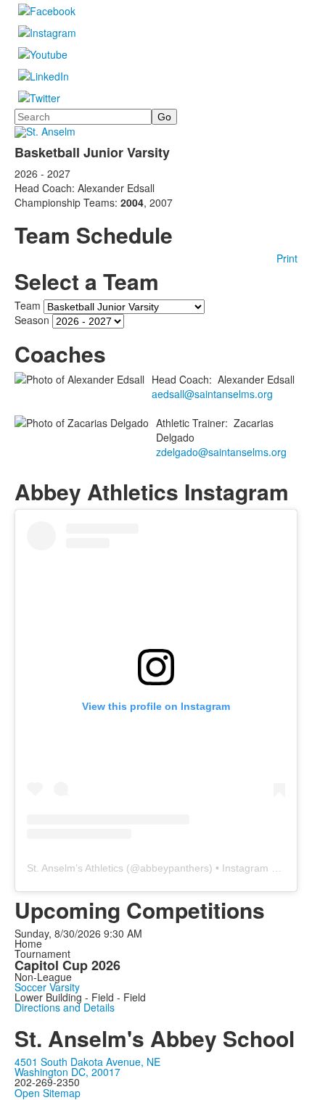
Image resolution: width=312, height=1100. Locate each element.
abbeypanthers (174, 868)
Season (32, 320)
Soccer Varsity (47, 987)
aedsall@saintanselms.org (212, 393)
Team (28, 305)
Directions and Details (65, 1007)
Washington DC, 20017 (67, 1071)
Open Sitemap (48, 1092)
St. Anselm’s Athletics (75, 868)
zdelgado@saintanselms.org (221, 451)
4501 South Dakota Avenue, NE (87, 1061)
